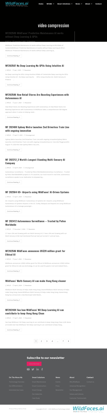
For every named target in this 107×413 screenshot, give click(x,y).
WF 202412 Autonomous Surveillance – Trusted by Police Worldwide (35, 222)
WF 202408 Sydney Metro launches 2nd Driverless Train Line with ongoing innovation (37, 128)
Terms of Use (22, 409)
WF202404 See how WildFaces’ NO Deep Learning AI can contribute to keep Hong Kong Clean (34, 311)
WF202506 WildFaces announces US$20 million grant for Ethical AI (35, 252)
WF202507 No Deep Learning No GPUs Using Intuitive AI (34, 65)
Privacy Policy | (13, 409)
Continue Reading (12, 56)
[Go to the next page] (68, 341)
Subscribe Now (34, 364)
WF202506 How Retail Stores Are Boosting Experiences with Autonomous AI (37, 96)
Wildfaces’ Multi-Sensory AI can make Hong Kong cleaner (35, 281)
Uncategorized (30, 135)
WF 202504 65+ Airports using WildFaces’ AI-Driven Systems (37, 192)
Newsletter (27, 70)
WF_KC (9, 70)
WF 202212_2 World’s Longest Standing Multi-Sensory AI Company (35, 161)
